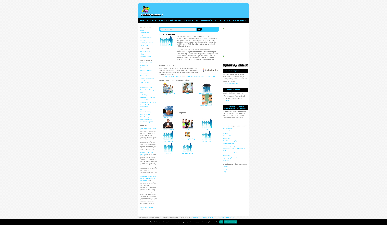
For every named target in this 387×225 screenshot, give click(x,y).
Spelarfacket (226, 155)
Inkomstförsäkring (206, 20)
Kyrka (141, 92)
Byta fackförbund (145, 51)
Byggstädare (168, 141)
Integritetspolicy (230, 222)
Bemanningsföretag (145, 37)
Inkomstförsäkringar (206, 93)
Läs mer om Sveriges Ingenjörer (170, 76)
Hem (141, 20)
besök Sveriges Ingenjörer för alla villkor (200, 76)
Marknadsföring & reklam (147, 97)
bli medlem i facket (228, 136)
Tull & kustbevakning (146, 119)
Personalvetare (187, 153)
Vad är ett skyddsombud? (234, 89)
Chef (141, 35)
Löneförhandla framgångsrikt (231, 141)
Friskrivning (212, 217)
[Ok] (384, 222)
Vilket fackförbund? (170, 20)
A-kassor (188, 20)
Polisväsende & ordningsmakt (148, 102)
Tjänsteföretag (144, 117)
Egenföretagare (144, 32)
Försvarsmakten (144, 73)
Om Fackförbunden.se (226, 217)
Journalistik (143, 85)
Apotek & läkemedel (146, 63)
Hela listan (143, 40)
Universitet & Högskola (146, 122)
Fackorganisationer (168, 94)
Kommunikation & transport (148, 90)
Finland (225, 169)
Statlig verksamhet (145, 114)
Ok (221, 222)
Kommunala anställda (146, 87)
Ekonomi (142, 68)
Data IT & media (144, 82)
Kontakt (195, 217)
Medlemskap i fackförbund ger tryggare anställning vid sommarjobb (148, 178)
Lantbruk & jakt (144, 95)
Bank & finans (144, 65)
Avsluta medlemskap (229, 143)
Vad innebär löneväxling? (230, 153)
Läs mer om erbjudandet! (230, 83)
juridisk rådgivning (228, 128)
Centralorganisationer (146, 43)
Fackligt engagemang (229, 146)
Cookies (203, 217)
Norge (224, 172)
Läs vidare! (226, 100)
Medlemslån (239, 20)
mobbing (225, 133)
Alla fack (151, 20)
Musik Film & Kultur (145, 100)
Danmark (225, 166)
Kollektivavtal (226, 138)
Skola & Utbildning (145, 112)
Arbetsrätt (227, 131)
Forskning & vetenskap (146, 70)
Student (142, 30)
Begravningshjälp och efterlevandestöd (234, 158)
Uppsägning (226, 160)
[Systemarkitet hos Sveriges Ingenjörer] (209, 72)
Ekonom (168, 153)
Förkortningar (144, 45)
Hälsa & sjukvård (144, 75)
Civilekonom (206, 141)
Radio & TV (143, 109)
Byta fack (225, 20)
